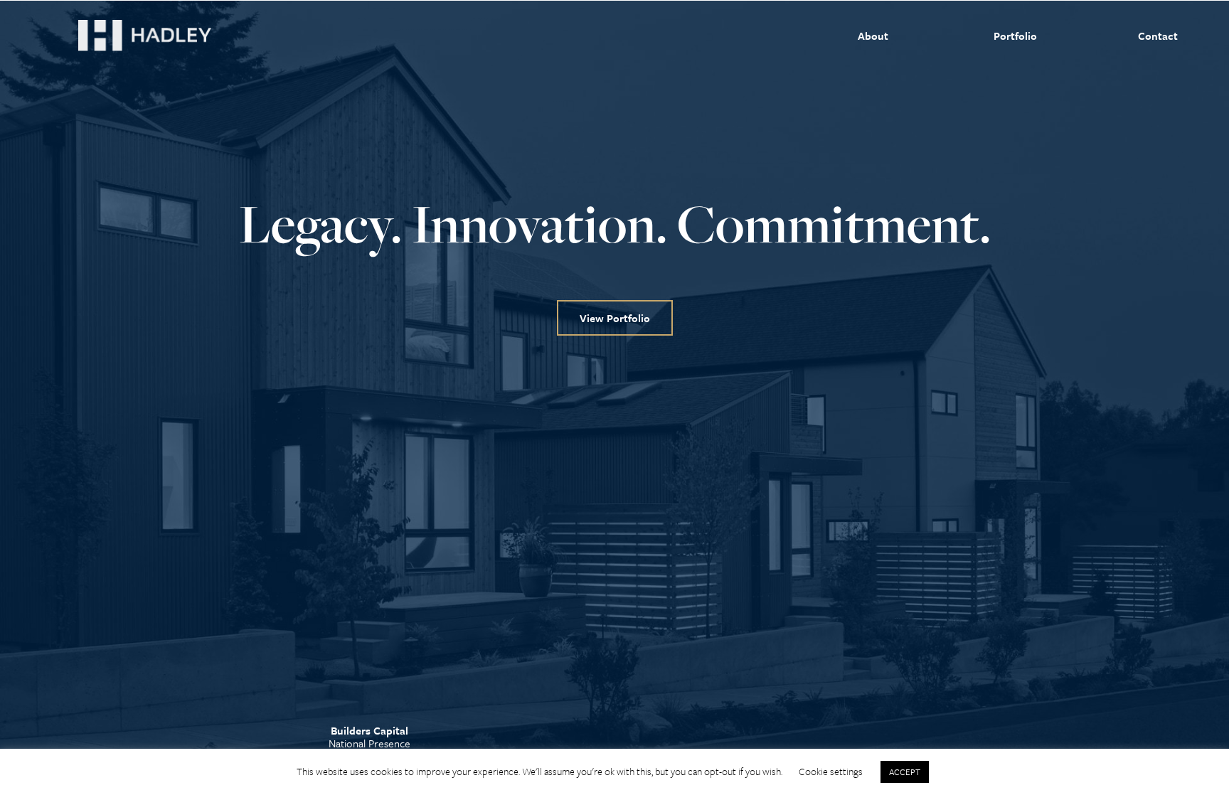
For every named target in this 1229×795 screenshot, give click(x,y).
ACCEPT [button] (904, 771)
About (873, 35)
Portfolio (1015, 35)
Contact (1158, 35)
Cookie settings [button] (831, 771)
